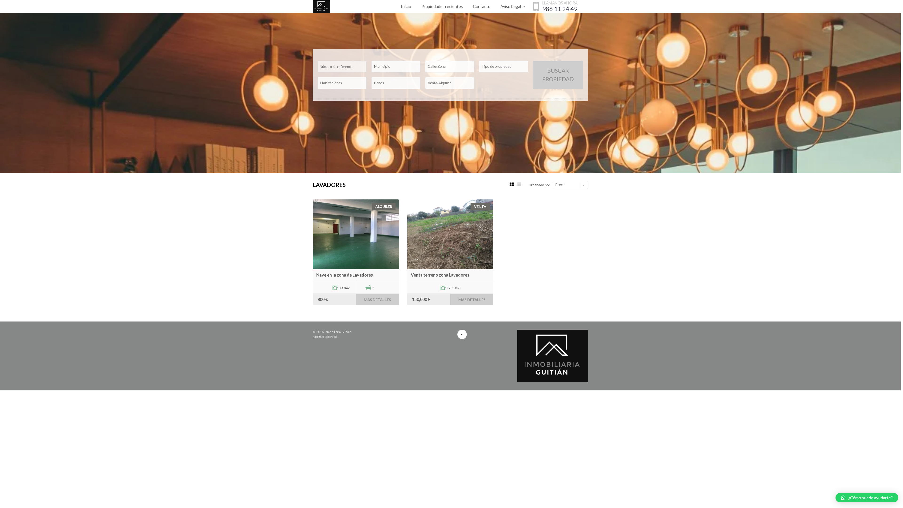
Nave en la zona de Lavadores (344, 275)
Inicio (406, 6)
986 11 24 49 (560, 8)
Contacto (481, 6)
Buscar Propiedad (558, 74)
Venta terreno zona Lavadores (440, 275)
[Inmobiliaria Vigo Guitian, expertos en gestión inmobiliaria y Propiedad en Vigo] (321, 6)
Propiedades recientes (442, 6)
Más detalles (377, 299)
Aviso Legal (510, 6)
